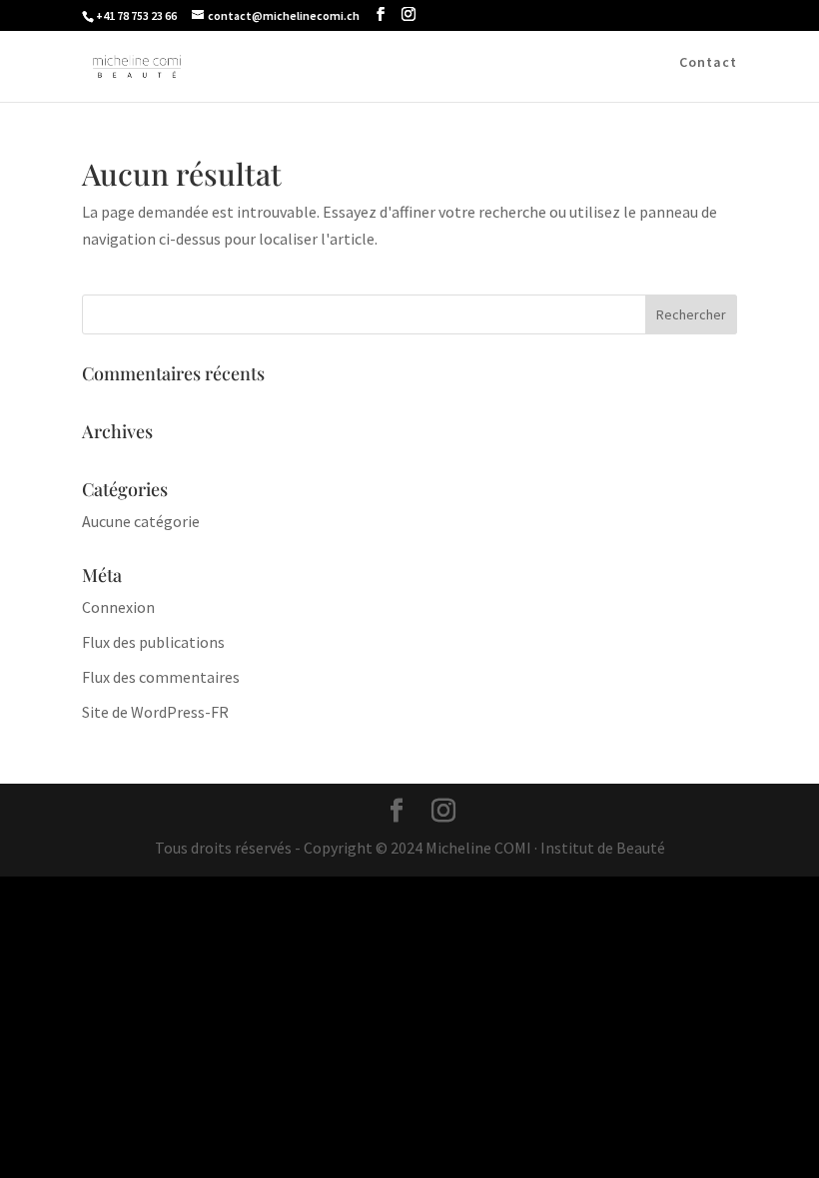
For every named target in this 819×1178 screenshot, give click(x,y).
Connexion (118, 607)
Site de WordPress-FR (155, 712)
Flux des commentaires (161, 677)
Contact (708, 63)
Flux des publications (153, 642)
